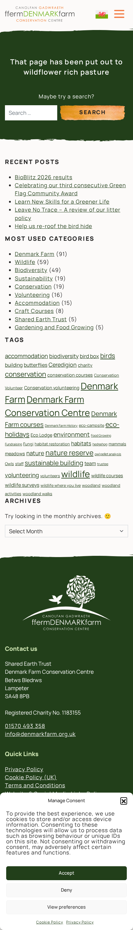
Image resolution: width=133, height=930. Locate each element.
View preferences (66, 907)
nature (35, 453)
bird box (89, 356)
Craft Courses (34, 310)
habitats (81, 443)
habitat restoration (52, 444)
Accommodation (37, 302)
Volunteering (32, 294)
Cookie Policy (49, 922)
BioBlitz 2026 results (43, 177)
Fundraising (13, 444)
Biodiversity (31, 270)
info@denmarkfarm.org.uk (40, 734)
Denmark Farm (34, 253)
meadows (15, 453)
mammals (117, 444)
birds (107, 355)
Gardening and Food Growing (54, 327)
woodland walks (37, 493)
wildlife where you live (61, 485)
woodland (91, 485)
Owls (9, 463)
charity (85, 365)
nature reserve (69, 452)
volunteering (22, 475)
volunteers (50, 475)
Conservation (33, 286)
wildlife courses (107, 475)
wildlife (75, 474)
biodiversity (64, 356)
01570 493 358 (25, 725)
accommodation (26, 356)
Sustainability (34, 278)
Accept (66, 873)
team (90, 463)
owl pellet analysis (108, 454)
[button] (124, 801)
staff (19, 463)
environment (72, 434)
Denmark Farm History (61, 425)
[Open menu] (119, 14)
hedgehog (99, 444)
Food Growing (101, 435)
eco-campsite (91, 425)
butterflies (35, 364)
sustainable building (54, 462)
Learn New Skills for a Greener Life (62, 201)
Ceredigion (63, 364)
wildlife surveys (22, 485)
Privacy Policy (80, 922)
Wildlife (25, 262)
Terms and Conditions (35, 785)
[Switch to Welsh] (102, 14)
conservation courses (70, 375)
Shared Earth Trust (41, 319)
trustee (102, 464)
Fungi (28, 444)
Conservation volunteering (51, 388)
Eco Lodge (41, 435)
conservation (25, 374)
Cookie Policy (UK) (31, 777)
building (14, 364)
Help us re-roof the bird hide (53, 226)
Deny (66, 890)
